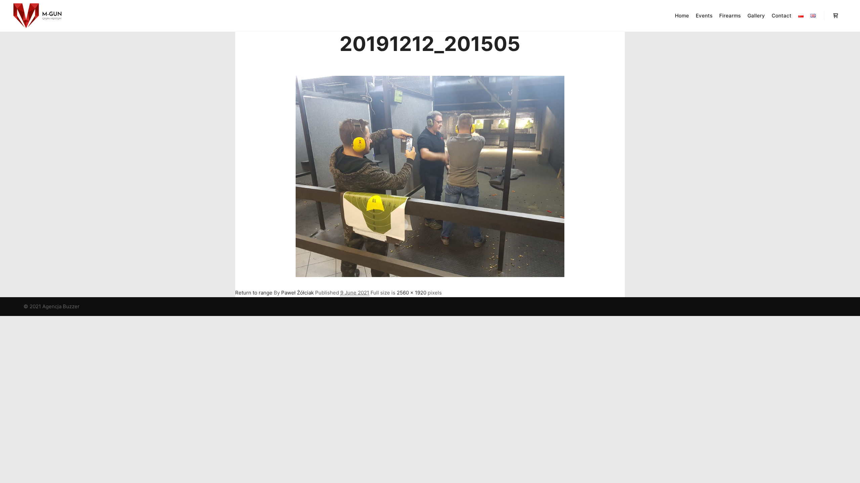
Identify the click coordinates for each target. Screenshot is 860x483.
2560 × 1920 (411, 292)
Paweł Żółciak (297, 292)
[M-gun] (38, 16)
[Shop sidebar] (835, 15)
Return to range (253, 292)
